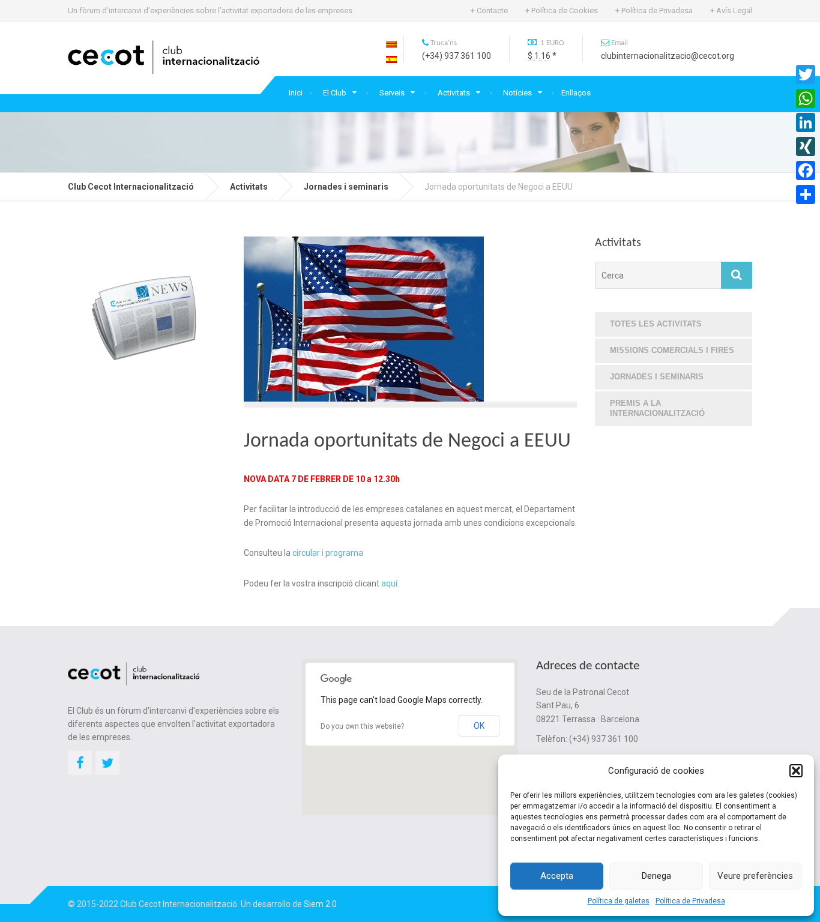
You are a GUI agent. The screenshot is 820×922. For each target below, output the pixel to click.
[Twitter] (806, 74)
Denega (656, 875)
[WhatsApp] (806, 98)
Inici (296, 92)
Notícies (517, 92)
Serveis (392, 92)
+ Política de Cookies (561, 10)
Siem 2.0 (320, 904)
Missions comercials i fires (672, 350)
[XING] (806, 146)
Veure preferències (755, 875)
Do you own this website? (362, 726)
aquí (389, 583)
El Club (334, 92)
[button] (796, 771)
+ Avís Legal (731, 10)
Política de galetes (619, 901)
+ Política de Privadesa (654, 10)
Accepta (556, 875)
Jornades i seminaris (657, 376)
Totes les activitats (656, 323)
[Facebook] (806, 170)
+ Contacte (489, 10)
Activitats (454, 92)
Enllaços (576, 92)
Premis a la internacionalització (657, 408)
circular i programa (327, 553)
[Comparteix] (806, 194)
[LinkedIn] (806, 122)
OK (479, 726)
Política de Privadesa (690, 901)
